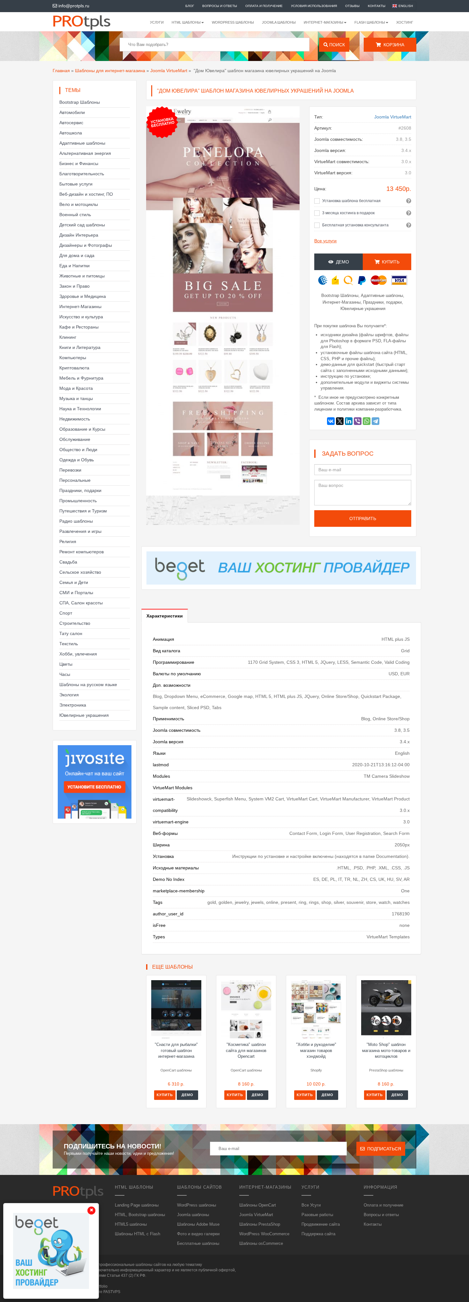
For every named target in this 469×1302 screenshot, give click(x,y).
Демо (341, 261)
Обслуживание (74, 439)
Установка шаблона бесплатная (351, 201)
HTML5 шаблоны (131, 1224)
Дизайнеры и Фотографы (85, 245)
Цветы (65, 664)
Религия (67, 541)
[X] (340, 421)
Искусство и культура (81, 316)
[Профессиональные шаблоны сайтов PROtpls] (90, 21)
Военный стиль (75, 214)
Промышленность (78, 500)
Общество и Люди (78, 449)
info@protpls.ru (73, 5)
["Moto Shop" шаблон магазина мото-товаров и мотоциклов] (386, 1009)
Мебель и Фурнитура (81, 378)
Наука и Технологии (80, 408)
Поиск (336, 44)
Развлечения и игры (80, 531)
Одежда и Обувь (76, 459)
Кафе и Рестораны (79, 326)
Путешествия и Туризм (83, 510)
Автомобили (72, 112)
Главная (61, 70)
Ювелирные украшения (84, 715)
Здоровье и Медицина (82, 296)
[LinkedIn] (349, 421)
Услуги (157, 22)
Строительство (74, 623)
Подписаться (383, 1148)
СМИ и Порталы (76, 592)
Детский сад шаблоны (82, 224)
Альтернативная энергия (85, 153)
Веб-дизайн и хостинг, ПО (86, 194)
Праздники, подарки (80, 490)
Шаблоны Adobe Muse (198, 1224)
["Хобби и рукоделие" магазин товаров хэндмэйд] (316, 1009)
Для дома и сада (76, 255)
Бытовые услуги (76, 183)
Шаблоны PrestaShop (259, 1224)
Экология (69, 694)
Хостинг (404, 22)
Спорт (65, 613)
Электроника (72, 705)
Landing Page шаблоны (137, 1205)
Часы (64, 674)
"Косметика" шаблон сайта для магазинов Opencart (246, 1050)
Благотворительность (81, 173)
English (405, 6)
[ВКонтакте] (331, 421)
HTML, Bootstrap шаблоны (140, 1214)
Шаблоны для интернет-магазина (110, 70)
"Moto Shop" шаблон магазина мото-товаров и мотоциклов (386, 1050)
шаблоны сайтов (151, 1264)
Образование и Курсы (82, 429)
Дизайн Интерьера (78, 235)
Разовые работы (317, 1214)
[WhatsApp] (366, 421)
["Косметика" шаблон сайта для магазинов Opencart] (246, 1009)
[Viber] (357, 421)
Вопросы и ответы (219, 6)
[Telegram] (375, 421)
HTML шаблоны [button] (186, 22)
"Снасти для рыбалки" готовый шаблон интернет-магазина (176, 1050)
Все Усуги (311, 1205)
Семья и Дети (73, 582)
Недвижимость (74, 418)
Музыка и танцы (76, 398)
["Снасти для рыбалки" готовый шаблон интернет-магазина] (176, 1009)
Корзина (392, 44)
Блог (189, 6)
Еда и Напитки (74, 265)
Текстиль (68, 643)
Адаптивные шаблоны (82, 143)
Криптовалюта (74, 367)
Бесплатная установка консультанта (355, 225)
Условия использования (314, 6)
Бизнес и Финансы (78, 163)
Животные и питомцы (82, 275)
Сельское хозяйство (80, 572)
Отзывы (352, 6)
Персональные (75, 480)
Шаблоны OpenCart (257, 1205)
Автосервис (71, 122)
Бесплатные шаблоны (198, 1243)
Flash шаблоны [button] (369, 22)
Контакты (376, 6)
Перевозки (70, 470)
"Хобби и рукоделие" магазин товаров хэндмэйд (316, 1050)
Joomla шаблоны (279, 22)
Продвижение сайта (321, 1224)
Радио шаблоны (76, 521)
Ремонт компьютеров (81, 551)
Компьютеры (72, 357)
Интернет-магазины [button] (323, 22)
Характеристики (164, 615)
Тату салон (70, 633)
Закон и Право (74, 286)
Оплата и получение (264, 6)
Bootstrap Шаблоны (79, 102)
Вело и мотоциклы (78, 204)
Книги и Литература (79, 347)
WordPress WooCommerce (264, 1233)
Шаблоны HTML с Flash (137, 1233)
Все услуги (325, 240)
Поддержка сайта (318, 1233)
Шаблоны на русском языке (88, 684)
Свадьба (68, 561)
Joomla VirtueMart (168, 70)
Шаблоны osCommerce (261, 1243)
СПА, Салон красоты (81, 602)
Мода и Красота (76, 388)
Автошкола (70, 132)
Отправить (362, 518)
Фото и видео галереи (198, 1233)
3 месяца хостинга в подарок (348, 213)
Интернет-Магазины (80, 306)
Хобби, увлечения (78, 653)
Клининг (67, 337)
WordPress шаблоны (233, 22)
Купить (165, 1095)
